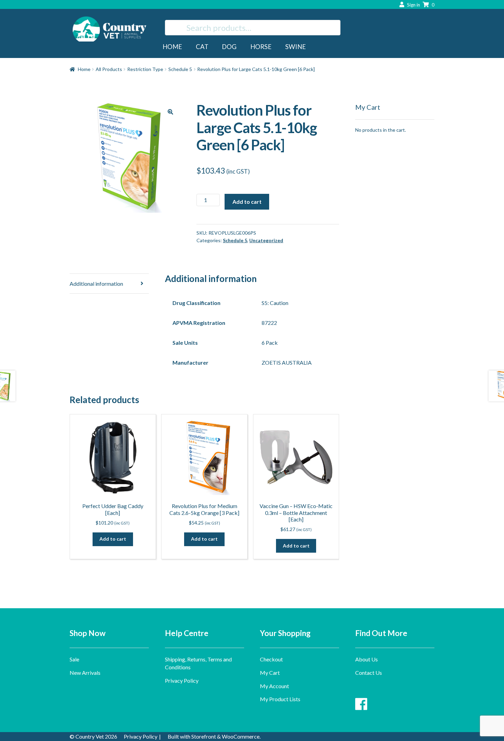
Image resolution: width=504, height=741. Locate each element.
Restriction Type (145, 69)
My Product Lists (280, 699)
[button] (170, 111)
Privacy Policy (182, 680)
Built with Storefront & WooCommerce (214, 736)
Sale (74, 659)
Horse (261, 46)
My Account (274, 686)
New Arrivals (85, 672)
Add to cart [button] (112, 539)
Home (172, 46)
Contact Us (368, 672)
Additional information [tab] (96, 283)
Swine (295, 46)
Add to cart (247, 201)
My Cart (270, 672)
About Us (366, 659)
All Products (109, 69)
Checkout (271, 659)
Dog (229, 46)
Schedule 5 (180, 69)
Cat (202, 46)
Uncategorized (266, 240)
